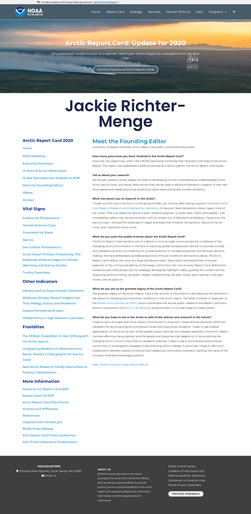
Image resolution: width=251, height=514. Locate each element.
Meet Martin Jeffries (135, 364)
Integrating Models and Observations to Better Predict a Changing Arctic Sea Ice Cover (53, 354)
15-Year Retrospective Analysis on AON (51, 178)
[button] (225, 12)
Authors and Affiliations (40, 409)
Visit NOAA (104, 495)
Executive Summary (38, 163)
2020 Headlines (34, 156)
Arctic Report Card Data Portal (46, 402)
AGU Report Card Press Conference (49, 435)
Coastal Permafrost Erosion (43, 310)
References (31, 415)
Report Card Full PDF (38, 395)
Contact (29, 200)
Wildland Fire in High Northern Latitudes (53, 318)
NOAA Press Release (38, 428)
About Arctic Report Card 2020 (46, 389)
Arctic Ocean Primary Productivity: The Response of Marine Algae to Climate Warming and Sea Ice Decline (52, 260)
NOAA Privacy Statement (184, 485)
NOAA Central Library (182, 466)
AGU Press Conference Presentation (50, 442)
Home (27, 148)
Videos (28, 192)
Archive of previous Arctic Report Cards (125, 69)
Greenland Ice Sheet (38, 232)
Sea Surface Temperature (42, 247)
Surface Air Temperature (41, 218)
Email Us (50, 475)
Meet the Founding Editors (43, 185)
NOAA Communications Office (117, 303)
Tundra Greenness (36, 272)
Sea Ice (28, 240)
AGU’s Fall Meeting (137, 308)
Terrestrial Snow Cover (39, 225)
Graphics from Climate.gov (42, 422)
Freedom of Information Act (186, 471)
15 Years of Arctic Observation (45, 171)
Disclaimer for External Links (186, 480)
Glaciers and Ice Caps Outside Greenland (53, 290)
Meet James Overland (106, 364)
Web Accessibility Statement (186, 475)
